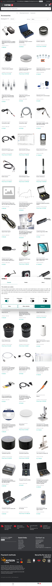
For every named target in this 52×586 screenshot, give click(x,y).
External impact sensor (24, 176)
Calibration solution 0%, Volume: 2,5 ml (24, 96)
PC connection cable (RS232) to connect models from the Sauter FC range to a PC (8, 368)
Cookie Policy (21, 542)
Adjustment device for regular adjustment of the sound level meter (8, 42)
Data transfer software (24, 150)
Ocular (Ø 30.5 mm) (23, 341)
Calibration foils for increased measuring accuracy (43, 69)
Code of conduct (21, 546)
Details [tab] (26, 282)
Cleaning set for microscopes (43, 95)
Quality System (21, 545)
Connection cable (6, 123)
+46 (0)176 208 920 (10, 1)
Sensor (38, 396)
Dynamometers (39, 478)
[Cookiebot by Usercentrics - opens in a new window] (45, 279)
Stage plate (21, 424)
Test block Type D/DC (24, 453)
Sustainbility (20, 543)
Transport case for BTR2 (24, 480)
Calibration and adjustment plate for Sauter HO (25, 69)
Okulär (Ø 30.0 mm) (40, 312)
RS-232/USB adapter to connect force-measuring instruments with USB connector (25, 398)
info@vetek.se (41, 547)
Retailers (20, 548)
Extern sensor (5, 176)
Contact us (40, 538)
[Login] (46, 5)
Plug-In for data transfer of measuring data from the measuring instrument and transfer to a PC (42, 369)
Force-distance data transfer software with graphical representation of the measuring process (26, 205)
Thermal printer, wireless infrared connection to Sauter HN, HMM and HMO (8, 481)
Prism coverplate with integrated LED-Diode (7, 397)
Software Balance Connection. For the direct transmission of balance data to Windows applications (9, 426)
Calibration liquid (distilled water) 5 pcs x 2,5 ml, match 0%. (8, 96)
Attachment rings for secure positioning (25, 42)
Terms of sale (20, 541)
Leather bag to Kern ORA (42, 231)
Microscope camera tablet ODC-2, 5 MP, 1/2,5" (42, 260)
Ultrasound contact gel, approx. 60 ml (41, 509)
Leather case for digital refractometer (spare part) (8, 260)
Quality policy (20, 547)
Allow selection (26, 306)
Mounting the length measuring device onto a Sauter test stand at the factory (24, 314)
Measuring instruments (6, 40)
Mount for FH (5, 312)
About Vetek (20, 540)
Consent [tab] (9, 282)
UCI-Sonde (21, 508)
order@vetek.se (48, 547)
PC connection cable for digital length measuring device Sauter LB (24, 368)
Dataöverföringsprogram (7, 150)
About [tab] (43, 282)
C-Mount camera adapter (7, 69)
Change (40, 1)
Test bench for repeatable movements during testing (42, 425)
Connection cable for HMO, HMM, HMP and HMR (42, 124)
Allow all (42, 306)
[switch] (19, 301)
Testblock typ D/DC (6, 453)
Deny (9, 306)
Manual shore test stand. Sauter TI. (24, 260)
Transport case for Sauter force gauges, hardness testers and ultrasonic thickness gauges (42, 482)
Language (48, 1)
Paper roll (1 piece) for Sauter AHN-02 (43, 341)
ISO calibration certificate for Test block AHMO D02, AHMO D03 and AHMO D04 (25, 232)
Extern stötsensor (40, 176)
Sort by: (28, 19)
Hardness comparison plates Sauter (42, 204)
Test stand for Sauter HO (42, 453)
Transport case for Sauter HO (8, 508)
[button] (49, 561)
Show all (12, 18)
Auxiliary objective (40, 41)
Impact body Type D (6, 231)
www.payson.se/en (20, 569)
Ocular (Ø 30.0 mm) (6, 341)
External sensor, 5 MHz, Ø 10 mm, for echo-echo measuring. (8, 204)
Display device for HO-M (41, 150)
